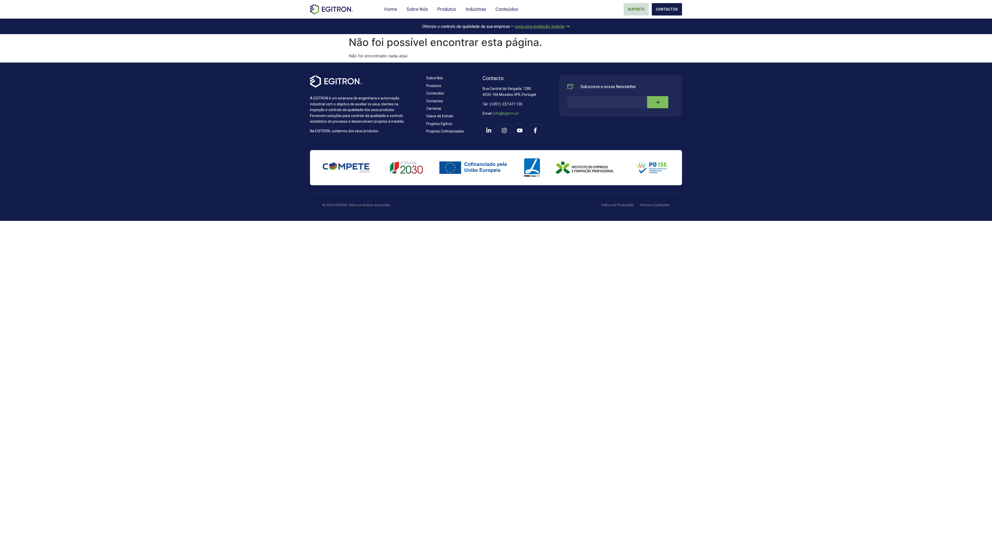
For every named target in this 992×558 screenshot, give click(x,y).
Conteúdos (506, 9)
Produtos (446, 9)
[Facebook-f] (535, 130)
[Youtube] (520, 130)
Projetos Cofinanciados (445, 131)
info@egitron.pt (505, 113)
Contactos (434, 101)
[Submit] (657, 102)
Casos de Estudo (439, 116)
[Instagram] (504, 130)
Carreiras (433, 108)
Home (390, 9)
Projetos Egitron (439, 124)
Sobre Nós (417, 9)
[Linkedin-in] (489, 130)
